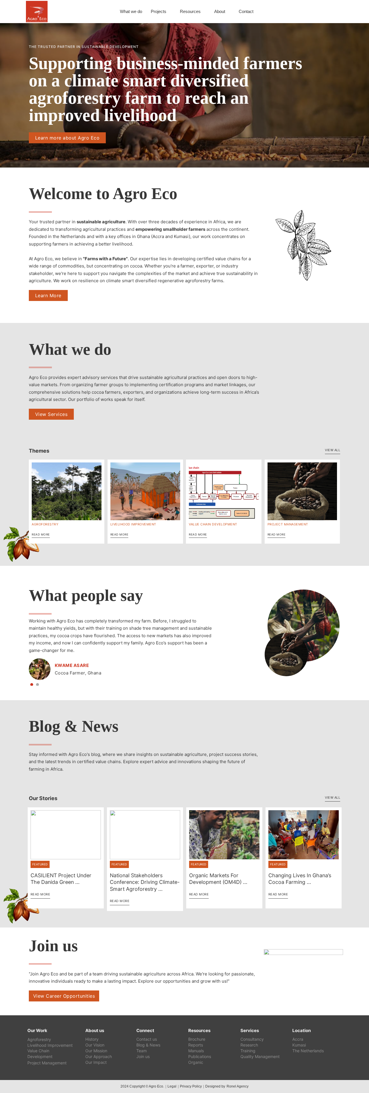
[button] (31, 684)
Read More (41, 534)
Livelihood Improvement (133, 524)
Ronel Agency (237, 1086)
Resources (190, 11)
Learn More (48, 295)
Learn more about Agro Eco (67, 138)
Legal (171, 1086)
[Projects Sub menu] (169, 12)
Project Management (288, 524)
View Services (51, 414)
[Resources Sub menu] (204, 12)
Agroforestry (45, 524)
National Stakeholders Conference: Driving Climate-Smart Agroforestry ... (145, 882)
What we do (131, 11)
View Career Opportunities (64, 996)
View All (332, 450)
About (219, 11)
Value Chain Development (213, 524)
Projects (158, 11)
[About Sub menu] (228, 12)
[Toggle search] (334, 11)
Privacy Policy (191, 1086)
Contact (246, 11)
